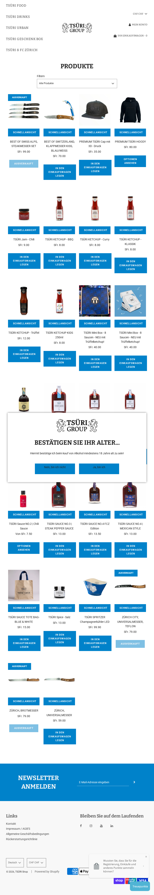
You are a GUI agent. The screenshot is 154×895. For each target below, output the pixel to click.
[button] (55, 469)
